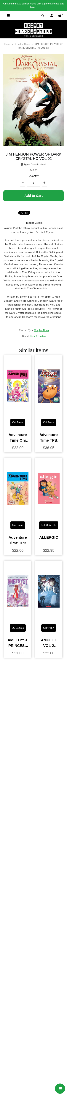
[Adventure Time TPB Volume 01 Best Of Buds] (49, 413)
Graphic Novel (22, 44)
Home (7, 44)
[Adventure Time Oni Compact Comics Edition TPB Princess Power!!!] (18, 413)
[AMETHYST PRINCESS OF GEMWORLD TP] (18, 618)
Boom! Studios (38, 336)
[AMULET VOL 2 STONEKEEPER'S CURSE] (49, 618)
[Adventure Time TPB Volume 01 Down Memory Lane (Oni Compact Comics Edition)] (18, 515)
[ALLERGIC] (49, 515)
